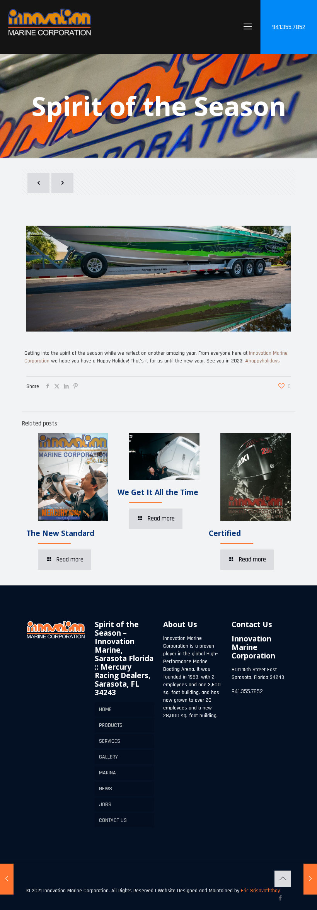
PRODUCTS (111, 725)
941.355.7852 (288, 27)
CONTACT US (113, 820)
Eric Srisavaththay (259, 890)
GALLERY (108, 757)
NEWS (105, 788)
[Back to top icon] (282, 879)
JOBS (105, 804)
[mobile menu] (247, 27)
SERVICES (109, 741)
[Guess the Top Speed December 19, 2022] (7, 879)
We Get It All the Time (158, 492)
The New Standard (60, 533)
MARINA (107, 772)
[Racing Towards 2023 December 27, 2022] (310, 879)
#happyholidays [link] (262, 360)
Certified (225, 533)
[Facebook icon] (280, 898)
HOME (105, 709)
